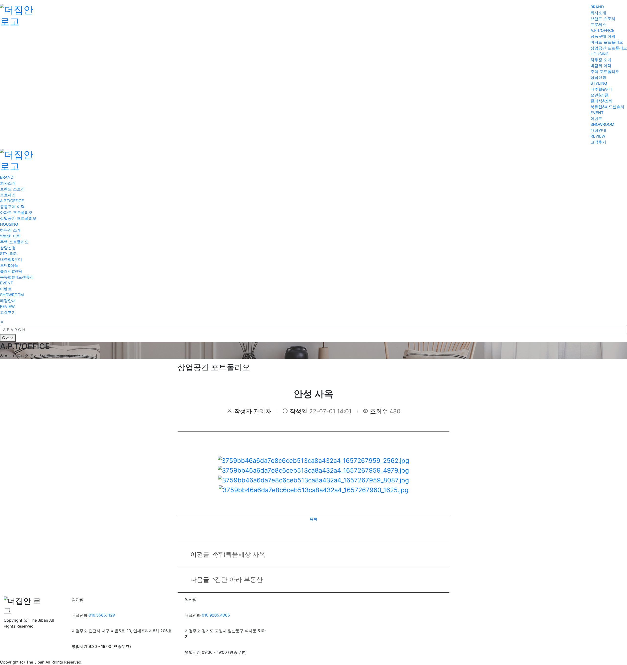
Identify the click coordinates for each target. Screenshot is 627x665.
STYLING (599, 83)
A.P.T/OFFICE (603, 30)
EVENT (597, 112)
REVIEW (598, 136)
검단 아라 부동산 (226, 579)
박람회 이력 (601, 65)
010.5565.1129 (102, 615)
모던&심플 (600, 95)
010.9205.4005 (216, 615)
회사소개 (598, 12)
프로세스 (598, 24)
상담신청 (598, 77)
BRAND (597, 6)
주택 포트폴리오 (605, 71)
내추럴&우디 (602, 89)
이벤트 (596, 118)
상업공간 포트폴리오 (609, 48)
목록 (313, 519)
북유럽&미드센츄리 (607, 106)
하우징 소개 (601, 59)
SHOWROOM (602, 124)
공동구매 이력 (603, 36)
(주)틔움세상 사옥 (227, 554)
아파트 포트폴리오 (607, 42)
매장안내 (598, 130)
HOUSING (600, 53)
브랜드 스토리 (603, 18)
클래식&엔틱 (602, 100)
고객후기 (598, 142)
